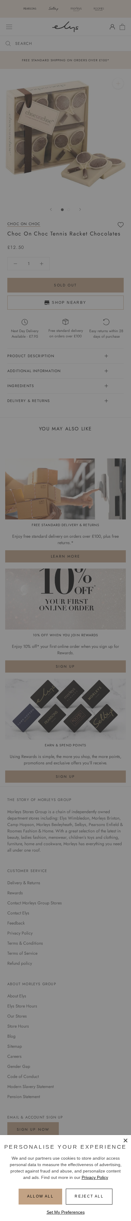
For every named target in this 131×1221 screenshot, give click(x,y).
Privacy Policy (95, 1177)
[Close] (125, 1140)
